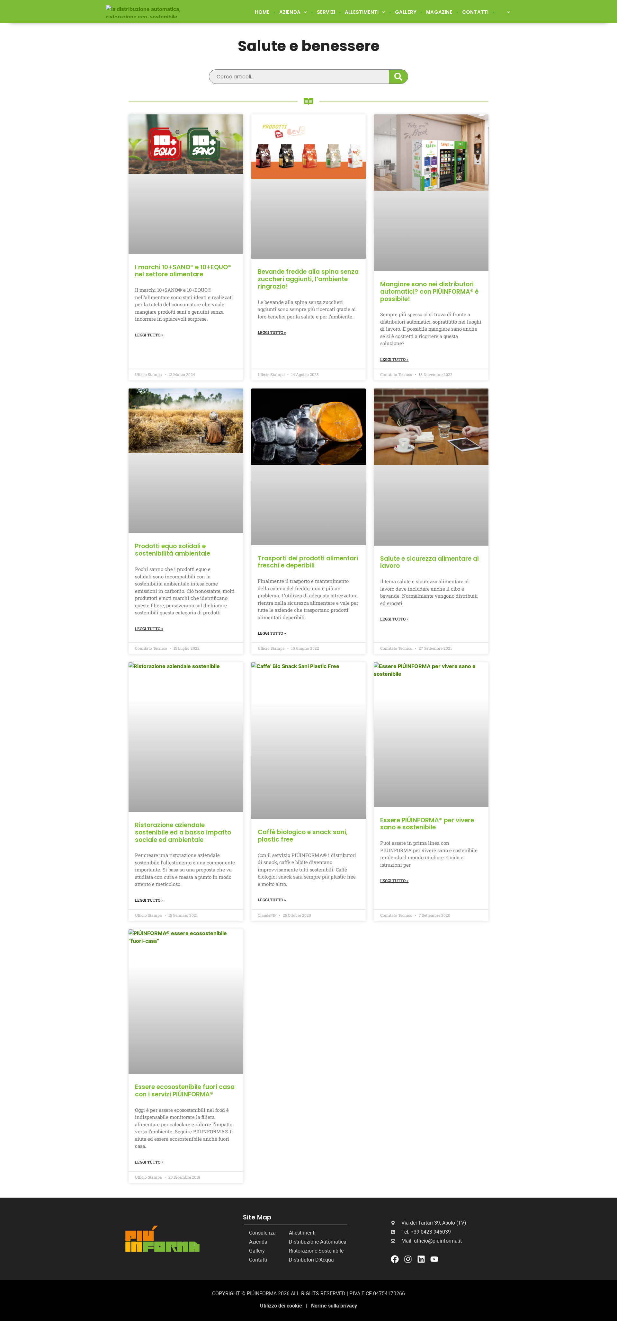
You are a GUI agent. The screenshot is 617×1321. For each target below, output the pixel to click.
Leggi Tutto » (149, 334)
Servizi (326, 12)
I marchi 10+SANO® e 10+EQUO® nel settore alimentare (183, 271)
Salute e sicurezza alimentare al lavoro (429, 562)
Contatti (475, 12)
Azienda (289, 12)
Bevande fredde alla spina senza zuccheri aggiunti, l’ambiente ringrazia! (308, 279)
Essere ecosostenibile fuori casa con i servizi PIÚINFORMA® (185, 1091)
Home (262, 12)
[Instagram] (408, 1259)
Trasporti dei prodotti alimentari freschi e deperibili (308, 562)
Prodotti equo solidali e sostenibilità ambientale (172, 550)
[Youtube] (434, 1259)
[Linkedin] (421, 1259)
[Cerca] (398, 77)
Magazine (439, 12)
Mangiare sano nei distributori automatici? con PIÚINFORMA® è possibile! (429, 291)
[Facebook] (395, 1259)
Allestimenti (362, 12)
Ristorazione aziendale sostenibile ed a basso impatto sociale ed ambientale (183, 832)
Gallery (405, 12)
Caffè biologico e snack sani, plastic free (303, 836)
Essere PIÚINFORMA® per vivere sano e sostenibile (427, 824)
